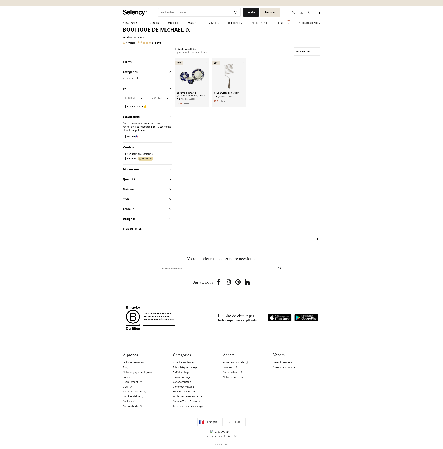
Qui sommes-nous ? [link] (134, 362)
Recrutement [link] (132, 381)
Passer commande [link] (235, 362)
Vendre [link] (251, 12)
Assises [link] (192, 22)
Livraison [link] (230, 367)
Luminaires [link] (212, 22)
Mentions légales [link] (135, 391)
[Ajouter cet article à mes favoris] (205, 63)
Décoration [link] (235, 22)
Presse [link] (126, 377)
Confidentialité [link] (133, 396)
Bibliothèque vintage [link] (185, 367)
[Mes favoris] (310, 12)
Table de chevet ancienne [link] (187, 396)
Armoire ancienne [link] (183, 362)
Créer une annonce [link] (284, 367)
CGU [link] (127, 386)
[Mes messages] (301, 12)
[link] (135, 13)
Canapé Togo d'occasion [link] (187, 401)
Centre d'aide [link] (132, 406)
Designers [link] (153, 22)
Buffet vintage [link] (181, 372)
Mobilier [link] (173, 22)
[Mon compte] (293, 12)
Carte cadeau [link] (232, 372)
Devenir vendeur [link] (282, 362)
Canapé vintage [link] (182, 381)
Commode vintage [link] (183, 386)
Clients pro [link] (270, 12)
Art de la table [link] (260, 22)
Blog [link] (125, 367)
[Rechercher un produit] (236, 12)
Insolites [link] (283, 22)
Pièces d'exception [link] (309, 22)
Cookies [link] (129, 401)
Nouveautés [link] (130, 22)
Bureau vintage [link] (182, 377)
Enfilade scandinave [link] (184, 391)
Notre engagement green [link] (138, 372)
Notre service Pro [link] (233, 377)
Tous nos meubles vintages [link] (188, 406)
